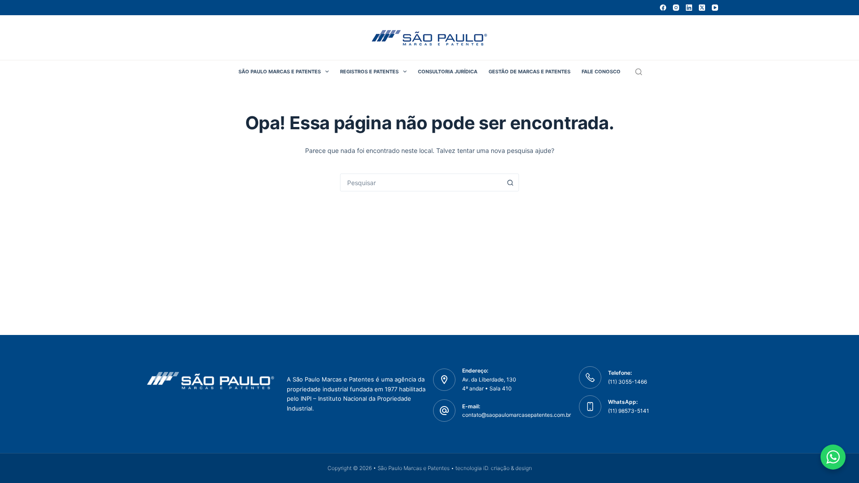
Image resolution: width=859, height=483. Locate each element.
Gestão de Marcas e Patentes (529, 71)
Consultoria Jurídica (447, 71)
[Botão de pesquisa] (510, 182)
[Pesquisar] (638, 71)
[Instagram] (676, 7)
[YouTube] (715, 7)
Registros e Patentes (369, 71)
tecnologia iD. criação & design (493, 468)
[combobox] (421, 182)
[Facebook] (663, 7)
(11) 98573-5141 (628, 410)
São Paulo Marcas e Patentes (279, 71)
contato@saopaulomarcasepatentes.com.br (516, 414)
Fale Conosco (601, 71)
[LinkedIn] (689, 7)
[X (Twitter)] (702, 7)
